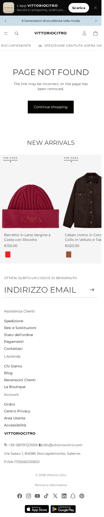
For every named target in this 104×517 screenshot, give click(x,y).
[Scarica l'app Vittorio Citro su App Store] (37, 509)
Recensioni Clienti (20, 380)
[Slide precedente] (5, 20)
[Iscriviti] (92, 290)
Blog (8, 373)
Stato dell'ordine (18, 335)
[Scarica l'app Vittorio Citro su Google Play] (64, 509)
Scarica (78, 8)
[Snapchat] (73, 496)
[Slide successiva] (95, 20)
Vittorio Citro (56, 475)
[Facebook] (20, 496)
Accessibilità (15, 425)
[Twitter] (55, 496)
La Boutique (14, 386)
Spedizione (13, 321)
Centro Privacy (17, 411)
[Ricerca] (16, 33)
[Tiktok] (46, 496)
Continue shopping (51, 107)
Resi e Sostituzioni (20, 328)
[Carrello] (95, 33)
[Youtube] (37, 496)
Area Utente (14, 418)
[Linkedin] (64, 496)
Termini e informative (51, 485)
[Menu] (6, 33)
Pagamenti (14, 341)
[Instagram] (28, 496)
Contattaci (13, 348)
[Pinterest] (82, 496)
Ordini (9, 404)
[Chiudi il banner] (95, 8)
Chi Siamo (13, 366)
